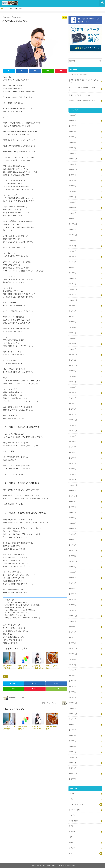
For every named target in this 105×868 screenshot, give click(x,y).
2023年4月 (72, 333)
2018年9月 (72, 626)
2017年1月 (72, 697)
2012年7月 (72, 779)
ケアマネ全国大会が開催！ (78, 74)
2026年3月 (72, 142)
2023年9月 (72, 305)
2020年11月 (73, 490)
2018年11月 (73, 621)
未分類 (71, 842)
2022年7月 (72, 382)
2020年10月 (73, 496)
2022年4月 (72, 398)
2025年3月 (72, 208)
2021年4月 (72, 463)
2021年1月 (72, 480)
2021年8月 (72, 441)
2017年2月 (72, 692)
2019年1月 (72, 610)
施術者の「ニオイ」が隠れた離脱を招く (83, 101)
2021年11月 (73, 425)
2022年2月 (72, 409)
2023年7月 (72, 316)
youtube (71, 799)
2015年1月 (72, 768)
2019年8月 (72, 572)
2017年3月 (72, 686)
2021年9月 (72, 436)
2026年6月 (72, 126)
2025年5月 (72, 197)
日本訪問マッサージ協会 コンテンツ (51, 865)
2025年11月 (73, 164)
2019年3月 (72, 599)
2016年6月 (72, 730)
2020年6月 (72, 518)
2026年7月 (72, 121)
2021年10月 (73, 431)
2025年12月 (73, 159)
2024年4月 (72, 267)
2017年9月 (72, 659)
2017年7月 (72, 670)
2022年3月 (72, 403)
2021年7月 (72, 447)
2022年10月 (73, 365)
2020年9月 (72, 501)
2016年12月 (73, 703)
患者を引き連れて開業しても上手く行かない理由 (84, 81)
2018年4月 (72, 637)
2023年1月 (72, 349)
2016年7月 (72, 724)
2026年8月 (72, 115)
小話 (6, 676)
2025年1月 (72, 218)
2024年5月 (72, 262)
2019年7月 (72, 577)
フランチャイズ (74, 810)
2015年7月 (72, 763)
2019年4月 (72, 594)
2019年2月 (72, 605)
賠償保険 (72, 848)
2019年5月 (72, 588)
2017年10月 (73, 654)
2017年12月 (73, 648)
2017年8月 (72, 665)
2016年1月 (72, 752)
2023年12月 (73, 289)
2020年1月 (72, 545)
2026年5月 (72, 131)
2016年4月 (72, 741)
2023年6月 (72, 322)
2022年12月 (73, 354)
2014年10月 (73, 773)
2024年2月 (72, 278)
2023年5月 (72, 327)
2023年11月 (73, 295)
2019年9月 (72, 567)
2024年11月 (73, 229)
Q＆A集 (71, 793)
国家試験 (72, 831)
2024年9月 (72, 240)
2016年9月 (72, 719)
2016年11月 (73, 708)
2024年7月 (72, 251)
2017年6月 (72, 675)
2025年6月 (72, 191)
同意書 (71, 826)
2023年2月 (72, 344)
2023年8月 (72, 311)
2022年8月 (72, 376)
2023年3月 (72, 338)
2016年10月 (73, 714)
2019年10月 (73, 561)
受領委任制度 (73, 821)
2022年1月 (72, 414)
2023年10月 (73, 300)
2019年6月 (72, 583)
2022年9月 (72, 371)
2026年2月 (72, 148)
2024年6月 (72, 257)
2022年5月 (72, 393)
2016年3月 (72, 746)
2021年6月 (72, 452)
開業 (70, 853)
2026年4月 (72, 137)
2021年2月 (72, 474)
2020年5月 (72, 523)
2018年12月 (73, 616)
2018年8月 (72, 632)
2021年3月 (72, 469)
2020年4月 (72, 529)
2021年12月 (73, 420)
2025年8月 (72, 180)
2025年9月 (72, 175)
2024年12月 (73, 224)
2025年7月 (72, 186)
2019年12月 (73, 550)
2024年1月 (72, 284)
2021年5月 (72, 458)
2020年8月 (72, 507)
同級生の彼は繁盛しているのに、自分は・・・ (82, 89)
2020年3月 (72, 534)
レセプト (72, 815)
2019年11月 (73, 556)
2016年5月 (72, 735)
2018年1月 (72, 643)
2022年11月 (73, 360)
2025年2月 (72, 213)
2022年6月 (72, 387)
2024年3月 (72, 273)
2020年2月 (72, 539)
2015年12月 (73, 757)
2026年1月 (72, 153)
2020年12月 (73, 485)
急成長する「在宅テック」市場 (79, 95)
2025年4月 (72, 202)
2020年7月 (72, 512)
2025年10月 (73, 169)
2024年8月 (72, 246)
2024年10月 (73, 235)
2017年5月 (72, 681)
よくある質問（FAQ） (76, 804)
